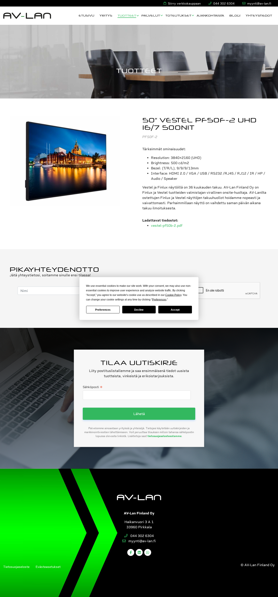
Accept (175, 309)
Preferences (103, 309)
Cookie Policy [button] (173, 295)
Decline (139, 309)
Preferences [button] (159, 299)
